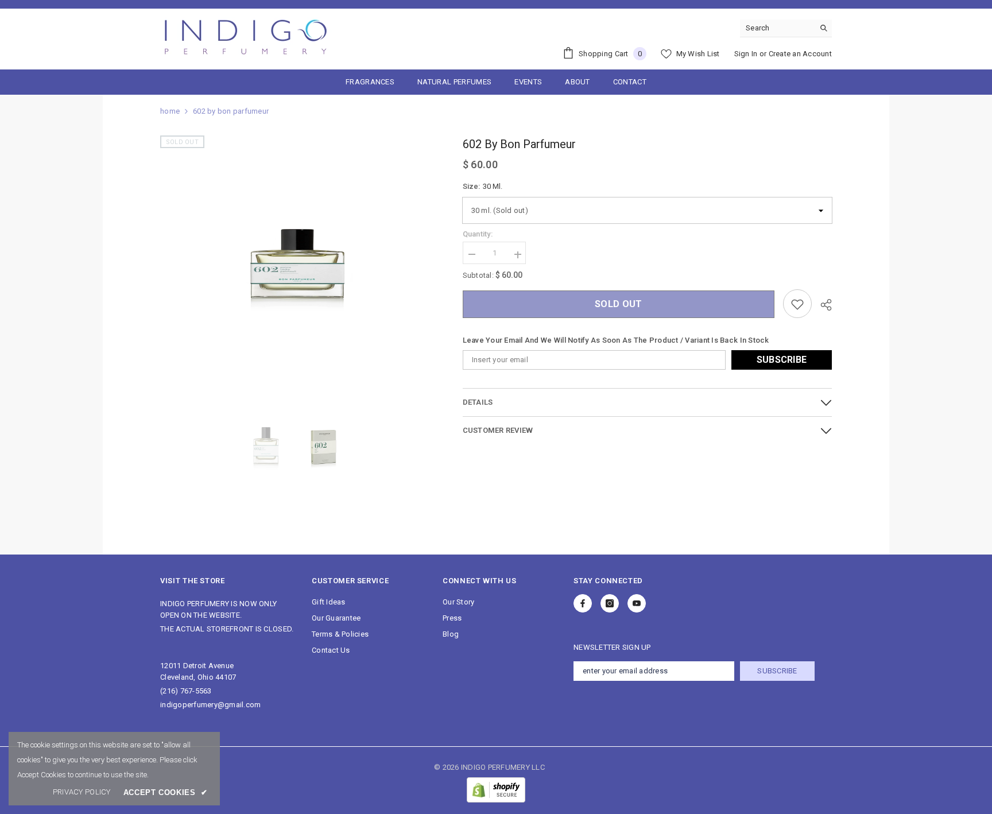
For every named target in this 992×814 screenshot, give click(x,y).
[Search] (786, 28)
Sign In (746, 53)
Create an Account (800, 53)
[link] (82, 792)
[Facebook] (583, 603)
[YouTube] (636, 603)
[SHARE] (822, 305)
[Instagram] (609, 603)
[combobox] (777, 28)
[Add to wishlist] (797, 304)
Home (170, 111)
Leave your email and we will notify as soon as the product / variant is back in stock (616, 340)
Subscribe (782, 360)
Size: (482, 186)
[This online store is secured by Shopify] (496, 790)
